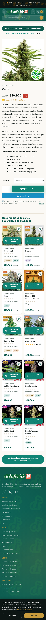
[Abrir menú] (4, 11)
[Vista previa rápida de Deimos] (40, 229)
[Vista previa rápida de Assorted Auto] (40, 319)
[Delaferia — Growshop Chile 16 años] (18, 11)
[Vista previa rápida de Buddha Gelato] (40, 364)
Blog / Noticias (7, 542)
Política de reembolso (9, 572)
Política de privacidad (9, 565)
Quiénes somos (7, 549)
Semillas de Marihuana (9, 501)
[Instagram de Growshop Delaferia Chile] (4, 492)
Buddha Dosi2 (9, 431)
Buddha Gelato (31, 386)
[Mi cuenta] (33, 11)
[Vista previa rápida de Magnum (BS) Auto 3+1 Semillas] (40, 274)
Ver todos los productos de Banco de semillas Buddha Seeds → (23, 459)
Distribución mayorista (10, 553)
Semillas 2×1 (6, 519)
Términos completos (9, 576)
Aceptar (34, 616)
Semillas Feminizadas (9, 505)
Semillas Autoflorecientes (11, 509)
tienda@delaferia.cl (9, 588)
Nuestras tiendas (8, 539)
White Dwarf (8, 251)
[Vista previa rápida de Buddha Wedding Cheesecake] (40, 409)
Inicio (8, 33)
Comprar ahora (23, 196)
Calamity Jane (9, 341)
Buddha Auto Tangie (11, 386)
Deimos (28, 251)
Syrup (6, 296)
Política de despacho (9, 569)
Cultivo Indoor (7, 512)
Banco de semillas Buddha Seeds (23, 33)
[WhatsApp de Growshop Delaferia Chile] (15, 492)
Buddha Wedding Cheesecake (31, 432)
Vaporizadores (7, 516)
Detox (4, 523)
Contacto (5, 546)
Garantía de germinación (10, 535)
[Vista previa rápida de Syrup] (18, 274)
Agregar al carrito (28, 189)
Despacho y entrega (9, 531)
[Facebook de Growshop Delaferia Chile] (10, 492)
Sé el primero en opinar (10, 256)
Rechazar (12, 616)
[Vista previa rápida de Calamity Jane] (18, 319)
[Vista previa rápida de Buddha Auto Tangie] (18, 364)
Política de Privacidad (24, 610)
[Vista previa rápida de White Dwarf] (18, 229)
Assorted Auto (30, 341)
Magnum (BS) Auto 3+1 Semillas (32, 297)
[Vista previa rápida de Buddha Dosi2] (18, 409)
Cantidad (5, 180)
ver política (41, 202)
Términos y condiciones (10, 561)
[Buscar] (41, 18)
